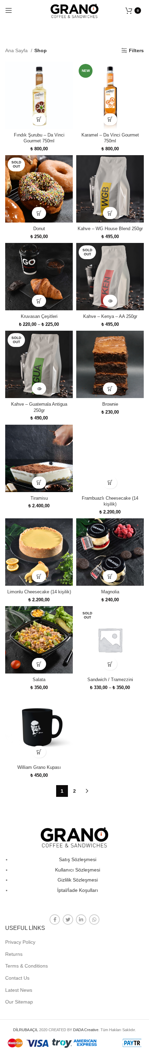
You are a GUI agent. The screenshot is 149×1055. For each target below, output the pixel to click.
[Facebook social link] (55, 919)
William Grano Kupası (39, 767)
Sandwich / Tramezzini (110, 679)
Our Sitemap (19, 1002)
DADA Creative (85, 1030)
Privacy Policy (20, 942)
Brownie (110, 404)
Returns (14, 954)
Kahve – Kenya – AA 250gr (110, 316)
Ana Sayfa (17, 50)
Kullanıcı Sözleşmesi (77, 870)
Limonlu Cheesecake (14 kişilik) (39, 592)
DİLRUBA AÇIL (25, 1030)
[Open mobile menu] (9, 10)
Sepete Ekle (39, 119)
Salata (39, 679)
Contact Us (17, 978)
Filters (136, 50)
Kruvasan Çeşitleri (39, 316)
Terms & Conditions (26, 966)
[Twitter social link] (68, 919)
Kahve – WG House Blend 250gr (110, 228)
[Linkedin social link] (81, 919)
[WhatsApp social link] (94, 919)
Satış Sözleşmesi (77, 859)
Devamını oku (110, 301)
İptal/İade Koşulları (77, 890)
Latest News (18, 990)
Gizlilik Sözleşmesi (78, 880)
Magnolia (110, 592)
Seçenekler (39, 213)
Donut (39, 228)
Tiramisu (39, 498)
